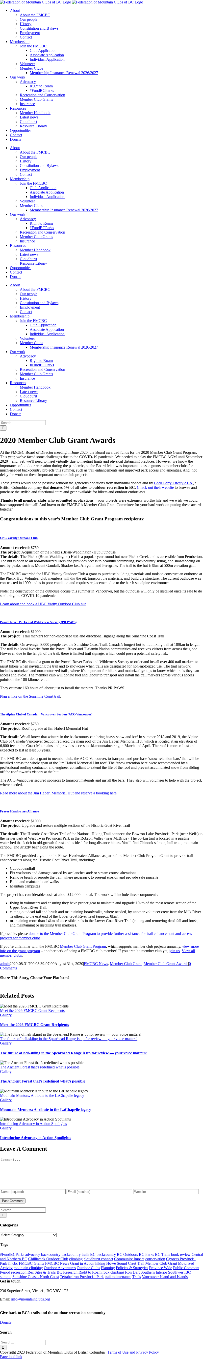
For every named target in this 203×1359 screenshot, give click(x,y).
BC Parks (146, 1254)
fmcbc (13, 1263)
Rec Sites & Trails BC (44, 1272)
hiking (100, 1263)
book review (181, 1254)
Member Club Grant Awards (166, 964)
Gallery (6, 1015)
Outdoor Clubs (88, 1268)
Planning (108, 1268)
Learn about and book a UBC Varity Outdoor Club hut (43, 604)
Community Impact (129, 1259)
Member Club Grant (126, 964)
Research (70, 1272)
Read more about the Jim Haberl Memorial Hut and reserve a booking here (58, 793)
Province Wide (160, 1268)
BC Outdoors (127, 1254)
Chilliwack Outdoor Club (48, 1259)
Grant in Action (82, 1263)
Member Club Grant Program (83, 946)
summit (5, 1277)
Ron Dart (132, 1272)
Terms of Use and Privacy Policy (133, 1352)
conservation (155, 1259)
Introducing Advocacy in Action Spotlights (33, 1124)
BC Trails (162, 1254)
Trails (136, 1277)
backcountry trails (75, 1254)
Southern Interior (154, 1272)
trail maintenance (118, 1277)
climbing (76, 1259)
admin (5, 964)
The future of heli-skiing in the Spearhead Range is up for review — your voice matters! (68, 1039)
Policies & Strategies (132, 1268)
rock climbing (113, 1272)
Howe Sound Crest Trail (125, 1263)
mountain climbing (28, 1268)
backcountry (50, 1254)
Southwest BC (179, 1272)
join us (174, 951)
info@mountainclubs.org (30, 1299)
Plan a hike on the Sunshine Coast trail (30, 696)
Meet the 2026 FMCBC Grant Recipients (32, 1010)
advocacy (32, 1254)
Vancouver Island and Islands (165, 1277)
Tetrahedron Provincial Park (82, 1277)
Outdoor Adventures (60, 1268)
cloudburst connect (98, 1259)
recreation (18, 1272)
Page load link (11, 1357)
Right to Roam (90, 1272)
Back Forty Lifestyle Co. (173, 483)
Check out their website (155, 487)
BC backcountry (103, 1254)
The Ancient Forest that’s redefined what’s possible (39, 1067)
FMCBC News (96, 964)
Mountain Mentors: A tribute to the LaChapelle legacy (42, 1095)
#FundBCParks (12, 1254)
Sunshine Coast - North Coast (35, 1277)
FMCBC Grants (31, 1263)
